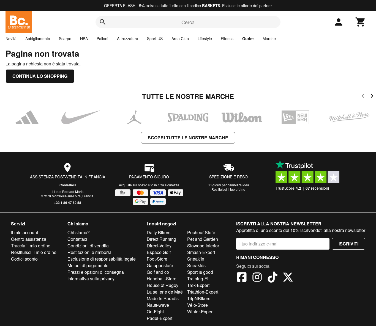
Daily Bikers (158, 232)
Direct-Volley (159, 245)
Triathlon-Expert (202, 292)
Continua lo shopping (39, 76)
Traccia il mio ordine (30, 245)
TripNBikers (198, 298)
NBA (84, 38)
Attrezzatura (127, 38)
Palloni (102, 38)
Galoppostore (160, 265)
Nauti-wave (158, 305)
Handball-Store (161, 278)
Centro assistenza (28, 239)
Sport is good (200, 272)
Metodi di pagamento (87, 265)
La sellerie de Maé (165, 292)
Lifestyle (205, 38)
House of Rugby (162, 285)
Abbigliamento (37, 38)
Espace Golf (159, 252)
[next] (372, 96)
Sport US (155, 38)
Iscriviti (348, 244)
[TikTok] (272, 278)
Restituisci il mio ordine (33, 252)
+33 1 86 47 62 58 (67, 202)
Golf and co (158, 272)
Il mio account (24, 232)
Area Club (180, 38)
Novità (11, 38)
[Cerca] (103, 22)
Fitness (227, 38)
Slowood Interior (203, 245)
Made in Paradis (163, 298)
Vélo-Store (197, 305)
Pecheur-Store (201, 232)
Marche (269, 38)
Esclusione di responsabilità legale (101, 259)
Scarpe (65, 38)
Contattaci (67, 185)
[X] (287, 278)
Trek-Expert (198, 285)
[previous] (363, 96)
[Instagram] (257, 278)
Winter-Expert (200, 311)
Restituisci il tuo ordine (228, 189)
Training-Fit (198, 278)
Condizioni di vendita (88, 245)
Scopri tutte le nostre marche (188, 137)
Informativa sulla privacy (91, 278)
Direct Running (161, 239)
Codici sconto (24, 259)
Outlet (248, 38)
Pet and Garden (202, 239)
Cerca (188, 22)
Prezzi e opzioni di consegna (95, 272)
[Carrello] (360, 21)
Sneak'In (195, 259)
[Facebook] (241, 278)
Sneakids (196, 265)
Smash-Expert (201, 252)
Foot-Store (157, 259)
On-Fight (155, 311)
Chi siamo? (78, 232)
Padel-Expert (159, 318)
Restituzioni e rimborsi (89, 252)
